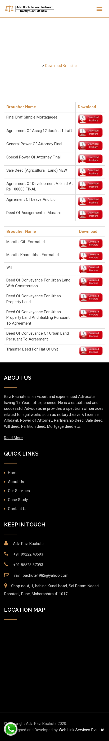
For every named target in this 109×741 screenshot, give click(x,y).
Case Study (18, 499)
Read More (13, 437)
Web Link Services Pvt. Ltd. (82, 730)
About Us (16, 481)
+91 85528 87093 (28, 564)
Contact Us (18, 508)
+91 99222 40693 (28, 554)
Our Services (19, 490)
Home (13, 472)
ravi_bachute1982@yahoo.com (41, 575)
